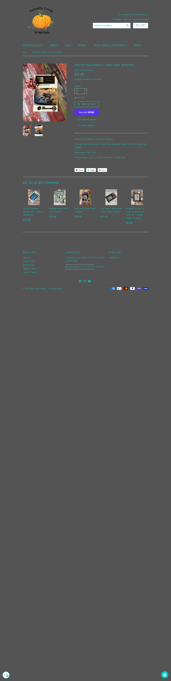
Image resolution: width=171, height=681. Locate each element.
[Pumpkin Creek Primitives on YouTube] (89, 281)
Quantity (77, 86)
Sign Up (100, 266)
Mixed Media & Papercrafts (111, 45)
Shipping (78, 79)
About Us (27, 257)
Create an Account (141, 19)
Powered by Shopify (55, 288)
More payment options (86, 119)
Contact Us (113, 257)
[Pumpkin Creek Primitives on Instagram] (85, 281)
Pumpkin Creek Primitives (37, 288)
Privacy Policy (29, 261)
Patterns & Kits (33, 45)
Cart (142, 25)
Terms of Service (30, 272)
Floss (68, 45)
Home (25, 52)
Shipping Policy (29, 268)
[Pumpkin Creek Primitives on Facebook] (80, 281)
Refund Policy (28, 265)
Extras (82, 45)
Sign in (126, 19)
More (137, 45)
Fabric (53, 45)
